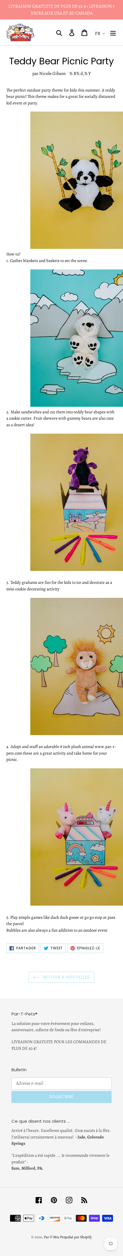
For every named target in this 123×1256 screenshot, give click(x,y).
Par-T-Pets (51, 1237)
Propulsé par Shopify (76, 1237)
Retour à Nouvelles (66, 977)
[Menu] (113, 32)
